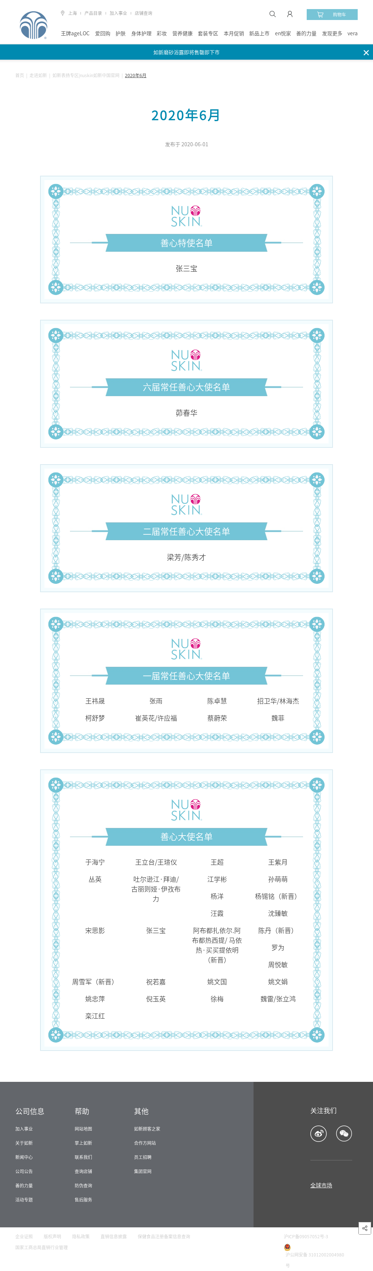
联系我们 (83, 1157)
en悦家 (283, 33)
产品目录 (93, 13)
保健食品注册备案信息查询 (164, 1236)
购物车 (339, 14)
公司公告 (24, 1171)
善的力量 (306, 33)
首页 (19, 75)
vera (353, 33)
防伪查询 (83, 1185)
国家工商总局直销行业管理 (41, 1247)
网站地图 (83, 1129)
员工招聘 (143, 1157)
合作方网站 (145, 1143)
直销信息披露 (114, 1236)
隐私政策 (81, 1236)
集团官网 (143, 1171)
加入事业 (118, 13)
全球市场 (321, 1185)
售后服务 (83, 1200)
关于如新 (24, 1143)
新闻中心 (24, 1157)
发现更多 (332, 33)
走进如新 (38, 75)
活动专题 (24, 1200)
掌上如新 (83, 1143)
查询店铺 (83, 1171)
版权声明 (52, 1236)
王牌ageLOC (75, 33)
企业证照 (24, 1236)
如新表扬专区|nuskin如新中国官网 (85, 75)
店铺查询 (143, 13)
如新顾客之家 (147, 1129)
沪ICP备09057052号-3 (306, 1236)
